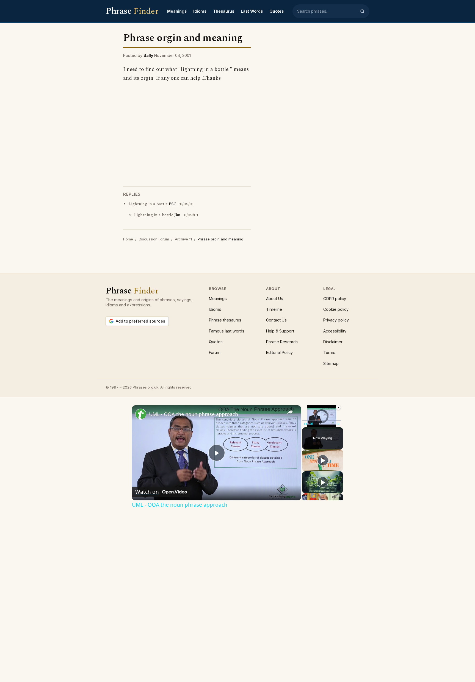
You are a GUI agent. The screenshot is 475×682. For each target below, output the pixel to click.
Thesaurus (223, 11)
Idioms (199, 11)
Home (128, 239)
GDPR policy (334, 298)
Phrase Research (282, 341)
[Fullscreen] (338, 424)
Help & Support (280, 331)
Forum (214, 352)
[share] (290, 412)
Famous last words (226, 331)
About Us (274, 298)
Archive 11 (183, 239)
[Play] (305, 424)
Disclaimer (333, 341)
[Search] (362, 11)
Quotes (276, 11)
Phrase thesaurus (225, 320)
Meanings (177, 11)
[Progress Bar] (321, 420)
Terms (329, 352)
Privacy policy (336, 320)
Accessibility (334, 331)
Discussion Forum (154, 239)
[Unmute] (312, 424)
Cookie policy (336, 309)
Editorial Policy (279, 352)
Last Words (252, 11)
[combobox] (327, 11)
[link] (140, 414)
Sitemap (331, 363)
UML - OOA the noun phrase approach (193, 414)
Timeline (274, 309)
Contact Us (276, 320)
